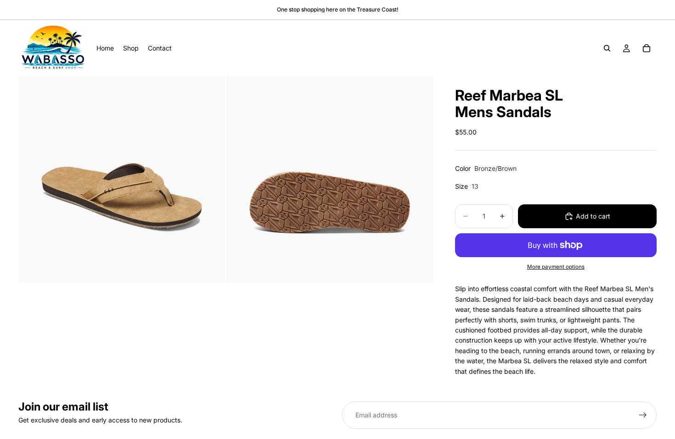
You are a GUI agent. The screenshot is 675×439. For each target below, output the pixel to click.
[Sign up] (642, 415)
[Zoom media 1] (121, 179)
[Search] (607, 48)
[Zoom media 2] (329, 179)
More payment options (556, 267)
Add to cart (593, 216)
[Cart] (646, 48)
